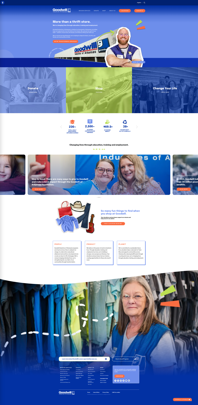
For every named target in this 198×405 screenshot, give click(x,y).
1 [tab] (97, 198)
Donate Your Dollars (78, 378)
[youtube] (126, 381)
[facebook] (115, 381)
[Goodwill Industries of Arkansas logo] (62, 9)
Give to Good (103, 380)
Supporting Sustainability (185, 175)
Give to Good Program (122, 359)
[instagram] (121, 381)
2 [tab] (99, 198)
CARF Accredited (116, 392)
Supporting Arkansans (39, 175)
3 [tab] (101, 198)
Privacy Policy (106, 392)
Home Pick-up (79, 373)
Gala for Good (103, 382)
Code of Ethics (96, 392)
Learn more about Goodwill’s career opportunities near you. (79, 359)
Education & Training (64, 369)
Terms (88, 392)
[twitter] (118, 381)
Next (137, 127)
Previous (61, 127)
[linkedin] (129, 381)
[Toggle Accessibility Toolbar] (3, 3)
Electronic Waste (80, 375)
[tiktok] (123, 381)
